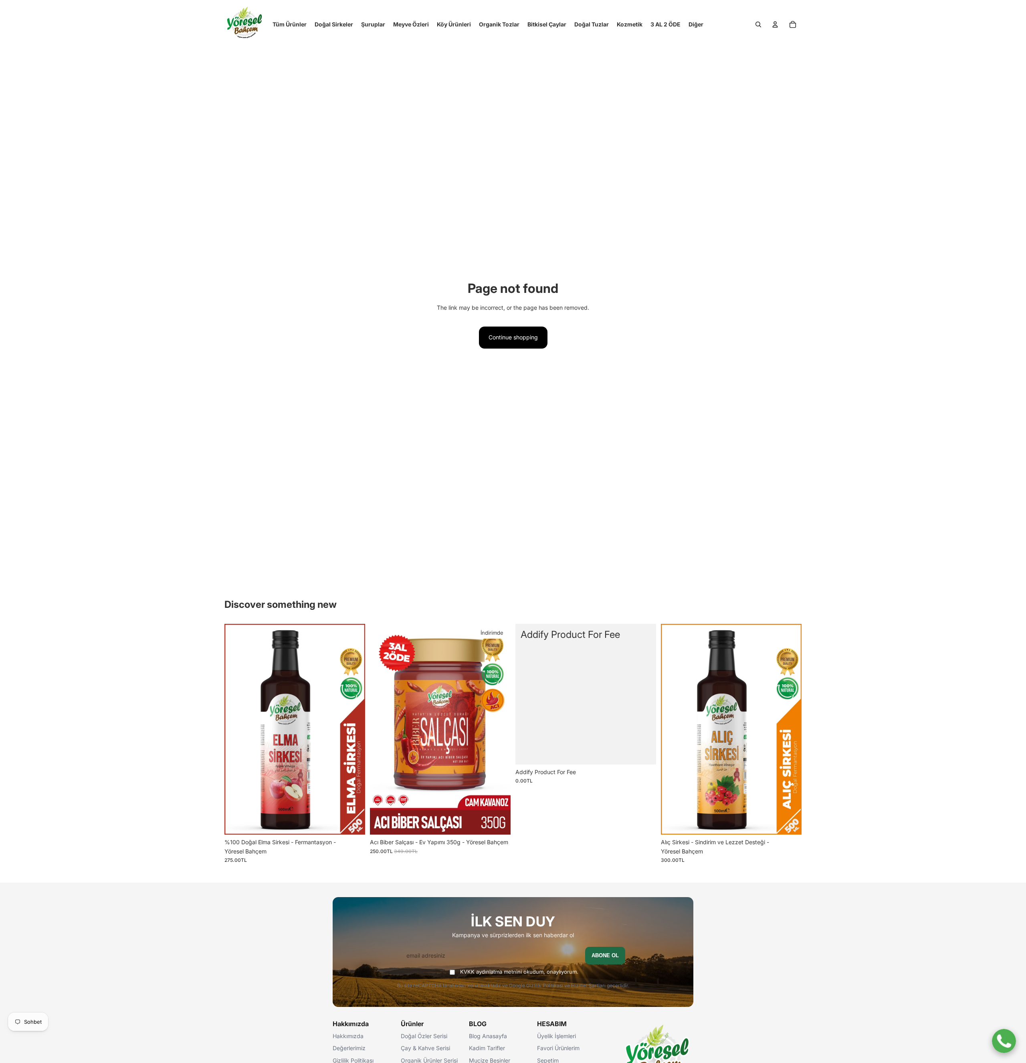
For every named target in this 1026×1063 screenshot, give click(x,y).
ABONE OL (605, 955)
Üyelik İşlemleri (556, 1036)
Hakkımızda (348, 1036)
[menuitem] (696, 24)
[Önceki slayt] (236, 729)
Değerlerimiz (349, 1048)
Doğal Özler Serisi (424, 1036)
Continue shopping (513, 337)
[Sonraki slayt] (353, 729)
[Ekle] (352, 822)
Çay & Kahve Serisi (425, 1048)
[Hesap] (775, 24)
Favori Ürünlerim (558, 1048)
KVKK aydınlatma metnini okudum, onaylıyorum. (519, 971)
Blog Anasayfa (488, 1036)
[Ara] (758, 24)
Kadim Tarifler (487, 1048)
